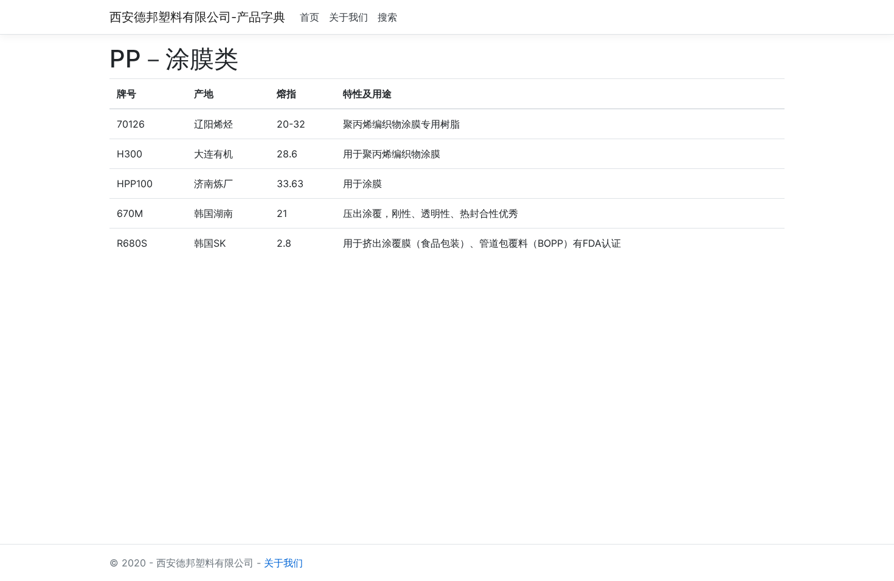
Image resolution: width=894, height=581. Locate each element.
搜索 (387, 17)
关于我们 (348, 17)
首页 (309, 17)
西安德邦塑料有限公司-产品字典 (197, 17)
